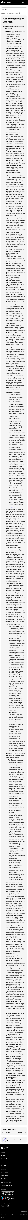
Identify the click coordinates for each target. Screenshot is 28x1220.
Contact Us (4, 1165)
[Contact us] (24, 1140)
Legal (2, 1214)
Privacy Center (7, 1214)
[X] (3, 1205)
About (3, 1155)
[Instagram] (8, 1205)
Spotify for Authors (6, 1185)
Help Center (4, 1172)
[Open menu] (26, 2)
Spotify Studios (5, 1179)
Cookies (2, 1217)
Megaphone (4, 1175)
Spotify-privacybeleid (15, 508)
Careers (3, 1162)
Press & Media (5, 1159)
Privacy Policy (14, 1214)
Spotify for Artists (6, 1182)
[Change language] (23, 2)
